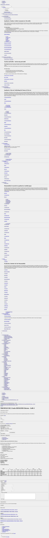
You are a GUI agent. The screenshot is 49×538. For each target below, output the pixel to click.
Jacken (7, 36)
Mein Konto (4, 393)
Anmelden (6, 10)
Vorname (2, 484)
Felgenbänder (8, 223)
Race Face (5, 360)
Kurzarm (7, 111)
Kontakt (3, 394)
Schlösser (5, 384)
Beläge (7, 199)
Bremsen (5, 363)
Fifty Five (5, 358)
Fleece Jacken (8, 37)
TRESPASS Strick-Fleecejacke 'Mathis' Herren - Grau (9, 516)
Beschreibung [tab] (4, 437)
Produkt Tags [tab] (4, 439)
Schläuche (5, 374)
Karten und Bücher (5, 313)
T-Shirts (7, 38)
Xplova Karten (8, 160)
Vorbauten (5, 375)
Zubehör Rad (4, 182)
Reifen (5, 371)
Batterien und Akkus (7, 377)
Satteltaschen (6, 383)
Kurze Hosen (8, 105)
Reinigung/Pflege (6, 382)
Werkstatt (5, 386)
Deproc (5, 357)
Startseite (3, 1)
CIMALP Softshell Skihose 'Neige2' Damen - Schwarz (9, 511)
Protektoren (6, 349)
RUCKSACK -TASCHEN (8, 57)
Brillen (5, 348)
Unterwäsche (6, 353)
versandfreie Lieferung (8, 423)
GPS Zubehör (6, 354)
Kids (5, 350)
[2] (2, 433)
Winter (5, 481)
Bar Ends (5, 362)
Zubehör (5, 259)
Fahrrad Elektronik (7, 379)
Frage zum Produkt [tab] (5, 438)
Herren (5, 480)
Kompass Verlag (6, 388)
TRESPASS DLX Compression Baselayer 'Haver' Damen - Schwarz (11, 520)
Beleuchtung (6, 378)
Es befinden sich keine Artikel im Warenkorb (11, 14)
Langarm (7, 112)
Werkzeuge (8, 312)
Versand (14, 533)
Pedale (5, 370)
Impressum (4, 531)
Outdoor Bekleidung (7, 335)
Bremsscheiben (8, 201)
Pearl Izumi (6, 359)
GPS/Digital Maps (7, 355)
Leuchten (5, 339)
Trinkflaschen (6, 385)
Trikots (5, 346)
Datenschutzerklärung (5, 529)
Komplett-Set (8, 202)
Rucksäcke (6, 341)
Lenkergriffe (6, 369)
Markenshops (6, 161)
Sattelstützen (6, 373)
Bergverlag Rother (7, 387)
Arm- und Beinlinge (7, 351)
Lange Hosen (8, 106)
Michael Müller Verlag (7, 389)
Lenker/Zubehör (6, 368)
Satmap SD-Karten (9, 159)
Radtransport (6, 381)
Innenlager (5, 364)
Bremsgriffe (8, 200)
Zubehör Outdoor (7, 338)
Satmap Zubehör (8, 153)
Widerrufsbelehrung (5, 530)
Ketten (5, 366)
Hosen (7, 39)
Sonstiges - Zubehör (7, 342)
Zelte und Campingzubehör (8, 337)
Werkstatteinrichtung (9, 311)
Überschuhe (6, 352)
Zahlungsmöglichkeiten (5, 526)
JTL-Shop (7, 536)
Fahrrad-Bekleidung (5, 86)
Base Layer (8, 40)
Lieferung (3, 527)
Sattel (5, 372)
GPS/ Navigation (4, 143)
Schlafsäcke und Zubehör (8, 336)
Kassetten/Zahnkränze (7, 365)
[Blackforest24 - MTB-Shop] (4, 4)
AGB (3, 528)
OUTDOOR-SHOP (5, 16)
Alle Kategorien (4, 330)
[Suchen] (11, 6)
